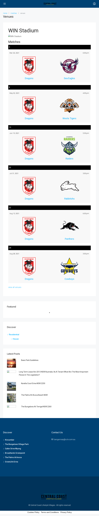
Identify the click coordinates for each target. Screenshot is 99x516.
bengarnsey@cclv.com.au (64, 439)
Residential (14, 334)
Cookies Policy (33, 512)
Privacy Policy (66, 512)
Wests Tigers (69, 118)
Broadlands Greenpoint (15, 453)
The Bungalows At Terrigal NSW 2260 (36, 407)
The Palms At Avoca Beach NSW (34, 395)
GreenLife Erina (11, 462)
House (16, 339)
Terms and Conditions (50, 512)
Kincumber (9, 440)
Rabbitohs (69, 198)
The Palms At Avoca (13, 457)
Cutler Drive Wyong (13, 449)
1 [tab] (51, 313)
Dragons (29, 78)
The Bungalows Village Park (16, 444)
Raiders (69, 158)
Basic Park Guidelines (29, 360)
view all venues (14, 287)
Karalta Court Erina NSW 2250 (33, 383)
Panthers (69, 239)
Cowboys (69, 279)
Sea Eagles (69, 78)
